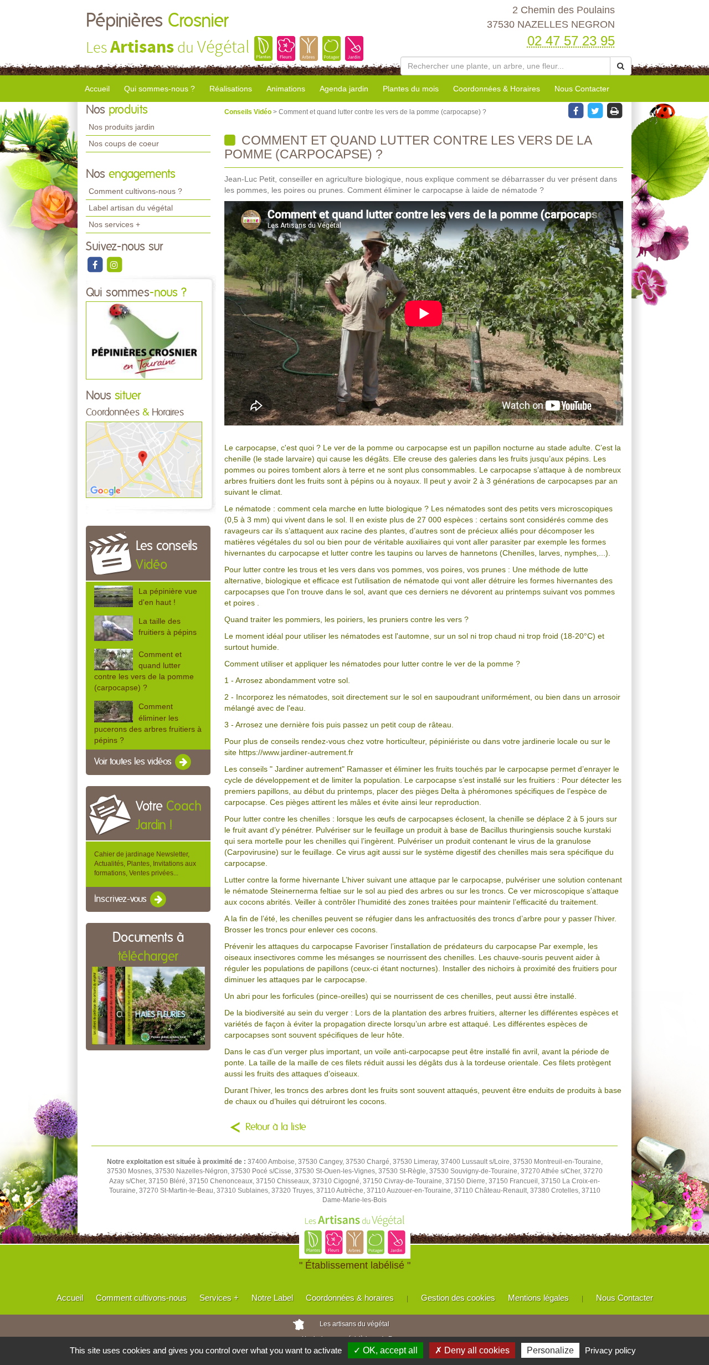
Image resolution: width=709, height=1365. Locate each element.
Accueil (97, 88)
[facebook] (95, 264)
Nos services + (114, 224)
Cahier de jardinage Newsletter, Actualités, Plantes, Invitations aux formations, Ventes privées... (145, 863)
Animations (285, 88)
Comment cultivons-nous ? (135, 191)
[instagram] (114, 264)
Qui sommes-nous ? (159, 88)
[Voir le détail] (113, 596)
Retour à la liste (275, 1127)
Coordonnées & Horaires (496, 88)
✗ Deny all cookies (472, 1350)
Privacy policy (610, 1350)
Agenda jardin (344, 88)
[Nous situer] (144, 459)
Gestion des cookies (458, 1297)
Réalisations (230, 88)
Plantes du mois (411, 88)
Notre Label (272, 1297)
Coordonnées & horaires (350, 1297)
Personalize (550, 1350)
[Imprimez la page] (614, 110)
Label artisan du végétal (131, 207)
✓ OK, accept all (385, 1350)
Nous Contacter (581, 88)
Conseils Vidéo (248, 112)
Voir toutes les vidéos (134, 761)
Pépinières (157, 21)
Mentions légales (538, 1297)
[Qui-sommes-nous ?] (144, 340)
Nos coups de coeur (124, 143)
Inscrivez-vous (121, 899)
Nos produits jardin (122, 126)
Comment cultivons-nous (141, 1297)
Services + (219, 1297)
